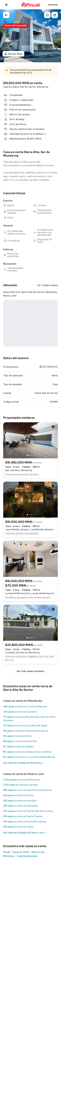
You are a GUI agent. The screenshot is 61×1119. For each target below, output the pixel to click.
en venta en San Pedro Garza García (27, 790)
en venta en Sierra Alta (20, 741)
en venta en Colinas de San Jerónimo (27, 751)
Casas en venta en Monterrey (22, 700)
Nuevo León (38, 852)
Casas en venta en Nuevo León (23, 774)
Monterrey (9, 856)
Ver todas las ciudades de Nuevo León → (25, 832)
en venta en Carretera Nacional (25, 706)
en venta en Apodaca (20, 800)
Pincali (6, 852)
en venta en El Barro (18, 746)
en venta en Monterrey (21, 779)
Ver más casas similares (30, 671)
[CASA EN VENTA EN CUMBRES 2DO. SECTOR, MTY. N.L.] (30, 622)
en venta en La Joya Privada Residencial (29, 757)
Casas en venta (20, 852)
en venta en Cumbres (20, 711)
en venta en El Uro (17, 736)
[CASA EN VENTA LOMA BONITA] (30, 499)
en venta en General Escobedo (24, 821)
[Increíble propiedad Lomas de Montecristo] (30, 558)
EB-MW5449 (50, 366)
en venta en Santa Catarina (23, 816)
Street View (15, 53)
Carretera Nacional (27, 856)
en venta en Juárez (18, 826)
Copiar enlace (50, 285)
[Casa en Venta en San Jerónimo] (30, 440)
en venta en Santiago (20, 784)
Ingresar (53, 4)
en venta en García (18, 795)
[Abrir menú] (6, 5)
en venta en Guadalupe (20, 805)
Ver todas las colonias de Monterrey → (23, 762)
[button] (55, 35)
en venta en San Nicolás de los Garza (28, 811)
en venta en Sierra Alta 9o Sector (25, 730)
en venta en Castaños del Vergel (25, 725)
